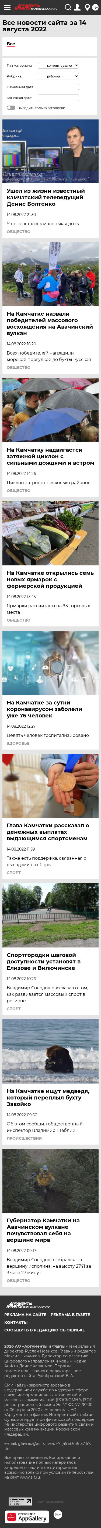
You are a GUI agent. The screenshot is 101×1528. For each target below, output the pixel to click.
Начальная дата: (20, 87)
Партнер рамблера (51, 1501)
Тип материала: (20, 65)
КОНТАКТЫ (15, 1322)
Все (11, 43)
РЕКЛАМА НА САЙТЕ (25, 1314)
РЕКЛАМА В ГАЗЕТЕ (70, 1314)
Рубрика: (14, 76)
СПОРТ (14, 873)
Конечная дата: (19, 98)
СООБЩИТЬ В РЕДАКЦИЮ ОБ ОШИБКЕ (44, 1330)
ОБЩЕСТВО (18, 232)
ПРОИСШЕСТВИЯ (24, 1138)
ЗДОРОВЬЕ (18, 743)
